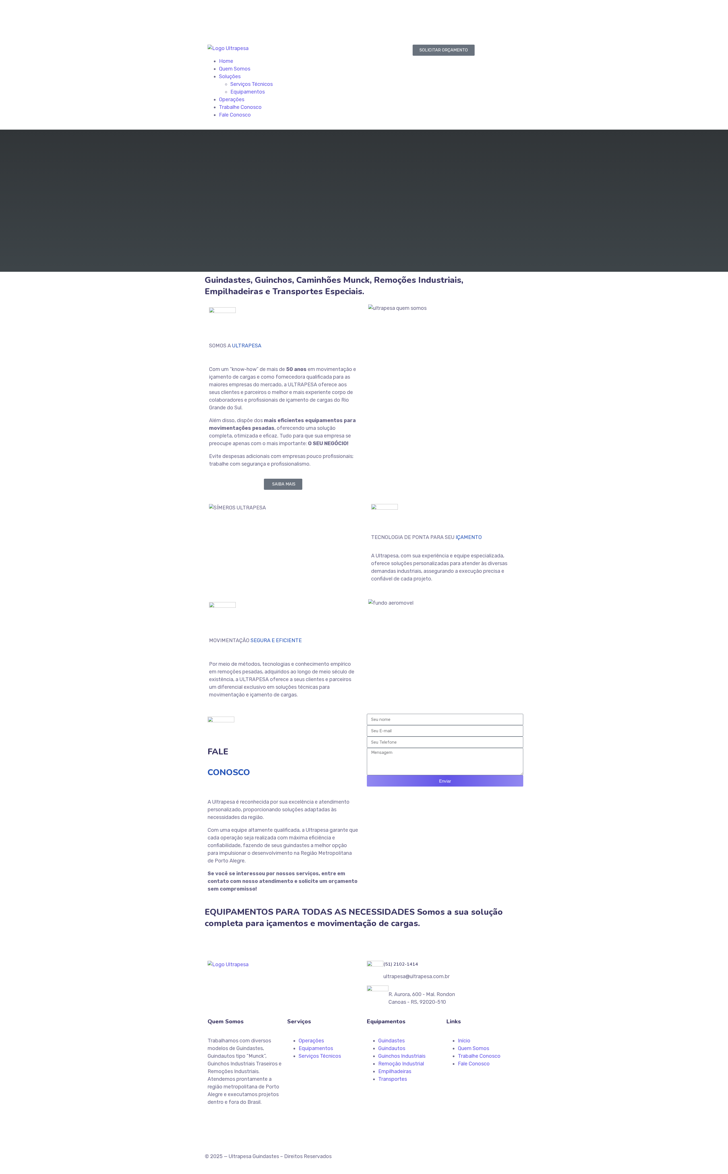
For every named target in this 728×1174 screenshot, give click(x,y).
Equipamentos (247, 92)
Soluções (230, 76)
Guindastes (391, 1041)
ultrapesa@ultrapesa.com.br (244, 24)
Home (226, 61)
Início (464, 1041)
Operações (231, 99)
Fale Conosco (235, 115)
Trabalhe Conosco (240, 107)
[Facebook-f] (374, 18)
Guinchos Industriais (401, 1056)
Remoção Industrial (401, 1064)
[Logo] (228, 48)
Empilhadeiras (394, 1071)
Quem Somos (234, 69)
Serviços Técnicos (251, 84)
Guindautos (391, 1048)
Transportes (392, 1079)
